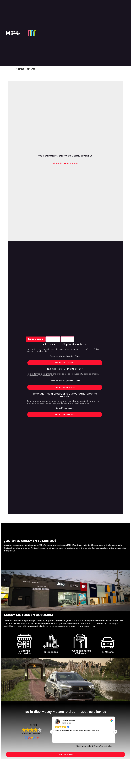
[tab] (35, 339)
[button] (115, 732)
